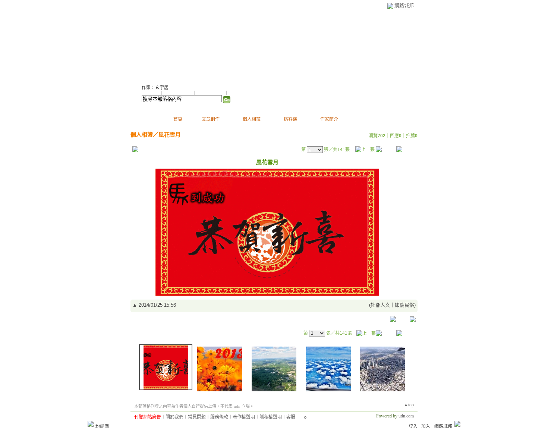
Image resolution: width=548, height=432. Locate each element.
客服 (290, 417)
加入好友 (151, 93)
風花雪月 (169, 134)
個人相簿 (252, 119)
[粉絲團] (91, 424)
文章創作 (211, 119)
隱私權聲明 (270, 417)
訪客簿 (290, 119)
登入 (413, 426)
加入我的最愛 (211, 93)
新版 (239, 45)
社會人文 (380, 305)
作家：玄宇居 (155, 87)
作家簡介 (329, 119)
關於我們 (174, 417)
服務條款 (219, 417)
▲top (409, 404)
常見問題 (197, 417)
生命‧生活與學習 (179, 45)
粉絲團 (102, 426)
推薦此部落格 (178, 93)
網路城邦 (404, 5)
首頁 (177, 119)
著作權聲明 (244, 417)
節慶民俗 (404, 305)
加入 (425, 426)
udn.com (406, 416)
